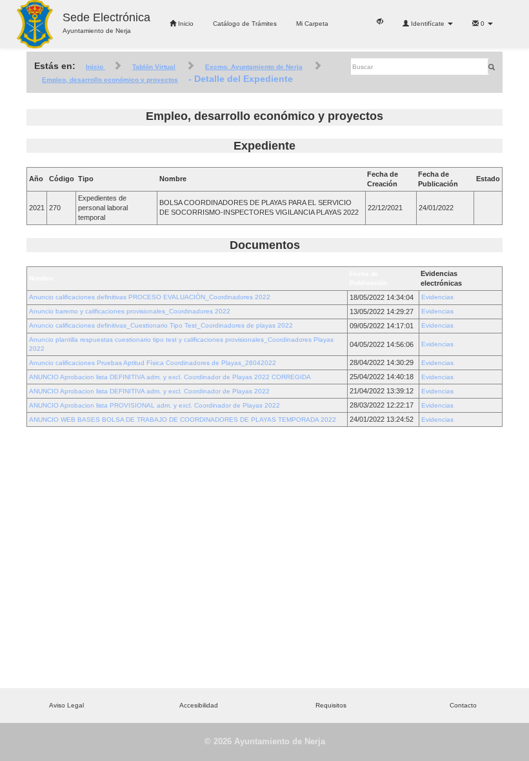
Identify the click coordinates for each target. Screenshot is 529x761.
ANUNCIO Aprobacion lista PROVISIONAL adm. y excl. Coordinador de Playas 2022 (154, 405)
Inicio (185, 23)
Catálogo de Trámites (245, 23)
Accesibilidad (198, 705)
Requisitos (330, 705)
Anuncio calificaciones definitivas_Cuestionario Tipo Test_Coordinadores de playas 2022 (161, 325)
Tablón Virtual (153, 66)
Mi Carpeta (312, 23)
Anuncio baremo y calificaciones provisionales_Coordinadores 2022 (129, 311)
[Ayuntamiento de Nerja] (35, 24)
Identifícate (427, 23)
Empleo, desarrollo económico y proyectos (110, 79)
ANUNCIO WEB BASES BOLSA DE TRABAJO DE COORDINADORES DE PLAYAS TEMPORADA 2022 (182, 419)
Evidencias (437, 297)
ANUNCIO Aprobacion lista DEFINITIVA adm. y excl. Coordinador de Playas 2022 (149, 391)
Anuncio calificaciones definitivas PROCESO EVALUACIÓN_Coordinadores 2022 (149, 297)
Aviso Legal (66, 705)
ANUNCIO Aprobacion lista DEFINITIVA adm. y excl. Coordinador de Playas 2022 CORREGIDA (170, 376)
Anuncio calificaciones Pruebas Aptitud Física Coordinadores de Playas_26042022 (152, 362)
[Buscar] (491, 66)
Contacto (463, 705)
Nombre (41, 278)
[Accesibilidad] (380, 21)
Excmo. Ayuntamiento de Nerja (254, 66)
